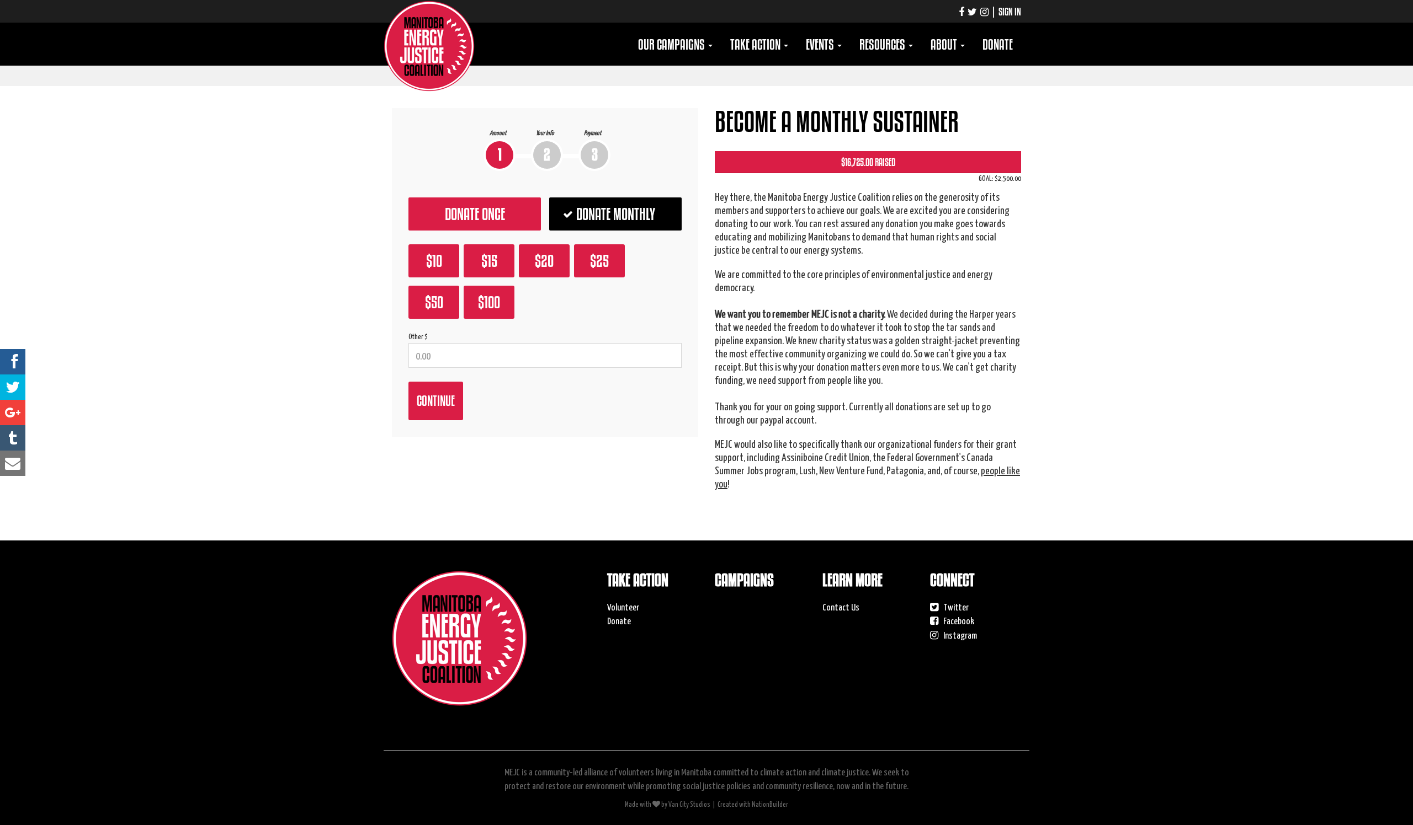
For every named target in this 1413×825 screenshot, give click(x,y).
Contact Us (840, 607)
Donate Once (475, 214)
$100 (489, 302)
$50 (434, 302)
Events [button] (821, 44)
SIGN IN (1009, 12)
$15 (489, 260)
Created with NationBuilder (753, 803)
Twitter (955, 607)
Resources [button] (883, 44)
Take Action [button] (756, 44)
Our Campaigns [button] (672, 44)
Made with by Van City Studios (667, 803)
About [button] (945, 44)
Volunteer (623, 607)
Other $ (418, 336)
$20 (544, 260)
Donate (997, 44)
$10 (434, 260)
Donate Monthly (615, 214)
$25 (599, 260)
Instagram (959, 635)
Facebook (958, 620)
